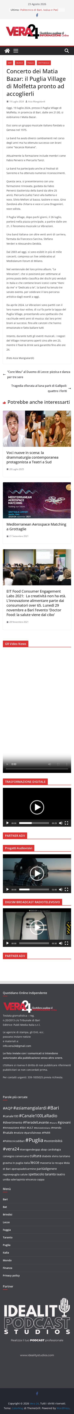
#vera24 (11, 1149)
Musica (19, 63)
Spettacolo (43, 63)
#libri (23, 1127)
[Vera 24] (7, 50)
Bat (5, 1207)
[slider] (34, 823)
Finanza (7, 1268)
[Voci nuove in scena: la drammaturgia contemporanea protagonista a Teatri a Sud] (37, 413)
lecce (35, 1162)
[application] (37, 807)
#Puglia (34, 1140)
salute (24, 1174)
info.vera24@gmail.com (17, 1046)
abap (44, 1149)
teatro (61, 1174)
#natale (8, 1132)
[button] (37, 807)
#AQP (8, 1108)
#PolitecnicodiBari (14, 1141)
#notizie (19, 1132)
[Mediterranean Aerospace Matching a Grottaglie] (37, 485)
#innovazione (11, 1127)
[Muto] (61, 823)
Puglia (30, 63)
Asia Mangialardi (36, 101)
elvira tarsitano (61, 1156)
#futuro (53, 1123)
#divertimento (12, 1122)
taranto (50, 1174)
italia (27, 1163)
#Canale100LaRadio (38, 1116)
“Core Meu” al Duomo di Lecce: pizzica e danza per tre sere (38, 374)
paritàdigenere (47, 1169)
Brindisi (7, 1214)
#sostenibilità (53, 1141)
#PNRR (46, 1132)
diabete (46, 1156)
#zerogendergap (30, 1149)
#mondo (56, 1127)
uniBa (6, 1179)
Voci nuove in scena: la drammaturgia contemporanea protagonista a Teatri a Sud (32, 457)
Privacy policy (11, 1275)
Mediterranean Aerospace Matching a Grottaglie (36, 526)
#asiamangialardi (30, 1108)
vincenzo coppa (35, 1179)
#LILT (30, 1127)
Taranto (8, 1237)
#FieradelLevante (36, 1122)
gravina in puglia (13, 1163)
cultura (35, 1155)
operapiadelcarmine (23, 1169)
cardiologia (54, 1149)
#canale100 (10, 1116)
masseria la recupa (51, 1163)
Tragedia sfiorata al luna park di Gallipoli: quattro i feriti (39, 388)
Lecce (6, 1222)
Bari (10, 63)
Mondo (7, 1260)
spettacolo (36, 1174)
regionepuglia (11, 1174)
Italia (6, 1252)
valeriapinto (18, 1179)
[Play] (7, 823)
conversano (22, 1156)
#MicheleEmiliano (42, 1128)
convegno (8, 1156)
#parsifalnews (32, 1132)
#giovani (64, 1122)
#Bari (53, 1108)
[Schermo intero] (66, 823)
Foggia (7, 1230)
